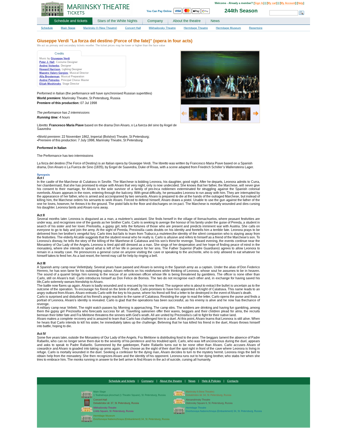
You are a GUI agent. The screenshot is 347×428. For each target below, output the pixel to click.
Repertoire (255, 27)
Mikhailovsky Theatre (162, 27)
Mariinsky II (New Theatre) (100, 27)
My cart (272, 3)
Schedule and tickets (70, 21)
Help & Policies (211, 380)
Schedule (47, 27)
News (215, 21)
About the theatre (187, 21)
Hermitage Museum (228, 27)
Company (155, 21)
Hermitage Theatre (196, 27)
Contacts (232, 380)
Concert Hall (133, 27)
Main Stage (68, 27)
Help (300, 3)
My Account (288, 3)
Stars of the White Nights (117, 21)
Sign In (258, 3)
